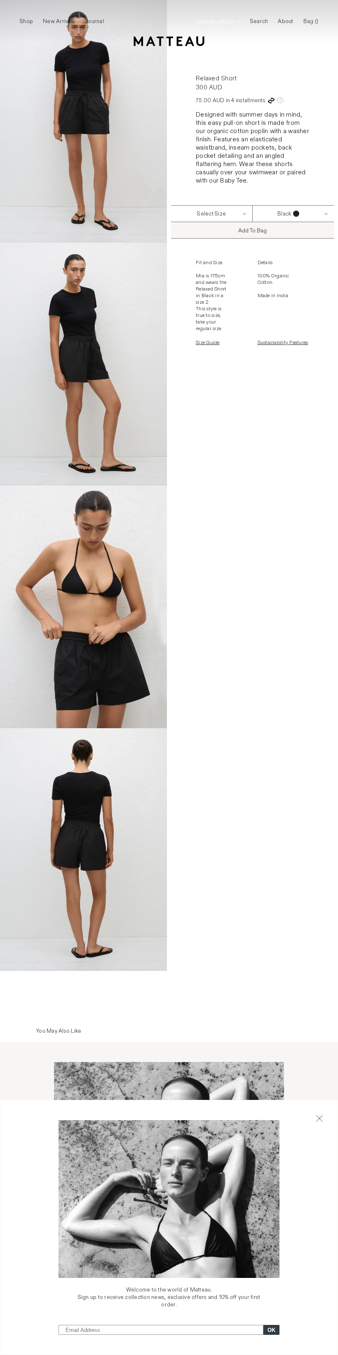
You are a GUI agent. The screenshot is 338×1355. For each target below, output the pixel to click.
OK (271, 1330)
